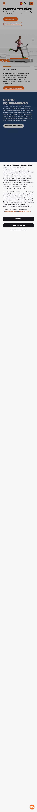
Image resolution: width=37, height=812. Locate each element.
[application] (32, 807)
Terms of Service (25, 212)
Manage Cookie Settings (18, 230)
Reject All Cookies (18, 225)
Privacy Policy (10, 212)
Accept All (18, 219)
